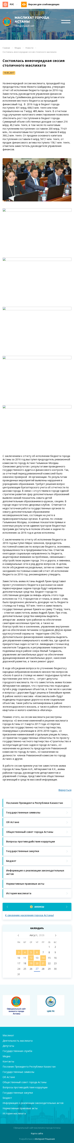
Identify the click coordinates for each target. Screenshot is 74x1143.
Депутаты (8, 1045)
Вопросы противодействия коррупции (25, 1087)
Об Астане (9, 1077)
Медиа (18, 48)
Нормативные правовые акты (20, 1108)
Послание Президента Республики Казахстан (29, 1066)
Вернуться (65, 790)
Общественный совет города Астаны (24, 1082)
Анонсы (39, 906)
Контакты (8, 1061)
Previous (7, 907)
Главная (6, 48)
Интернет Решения (45, 1139)
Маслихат (8, 1035)
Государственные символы (18, 1072)
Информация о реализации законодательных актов (33, 1103)
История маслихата (14, 1113)
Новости (29, 48)
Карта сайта (37, 1133)
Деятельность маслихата (18, 1040)
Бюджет (7, 1097)
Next (67, 907)
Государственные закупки (18, 1092)
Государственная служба (17, 1051)
